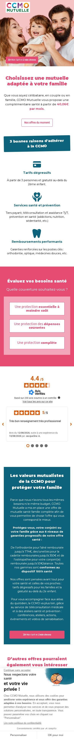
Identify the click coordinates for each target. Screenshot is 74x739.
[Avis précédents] (3, 424)
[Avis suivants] (71, 424)
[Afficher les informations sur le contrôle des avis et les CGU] (59, 397)
